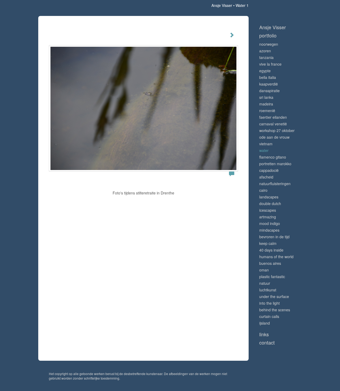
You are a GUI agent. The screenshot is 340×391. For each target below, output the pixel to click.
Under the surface (274, 296)
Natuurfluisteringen (275, 183)
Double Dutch (270, 203)
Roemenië (267, 110)
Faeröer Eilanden (273, 117)
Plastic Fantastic (272, 276)
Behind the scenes (274, 309)
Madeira (266, 104)
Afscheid (266, 177)
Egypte (265, 70)
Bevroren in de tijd (274, 236)
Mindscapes (269, 230)
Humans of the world (276, 256)
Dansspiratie (269, 90)
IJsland (264, 323)
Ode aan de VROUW (274, 137)
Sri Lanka (266, 97)
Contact (267, 342)
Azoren (265, 50)
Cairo (263, 190)
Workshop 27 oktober (277, 130)
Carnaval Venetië (273, 123)
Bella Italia (267, 77)
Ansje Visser (221, 5)
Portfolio (268, 35)
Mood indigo (269, 223)
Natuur (264, 283)
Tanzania (266, 57)
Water (264, 150)
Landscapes (268, 196)
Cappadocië (269, 170)
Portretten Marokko (275, 163)
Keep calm (268, 243)
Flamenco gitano (272, 157)
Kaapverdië (268, 84)
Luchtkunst (267, 289)
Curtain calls (269, 316)
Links (264, 334)
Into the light (269, 303)
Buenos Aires (270, 263)
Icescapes (267, 210)
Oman (264, 270)
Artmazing (267, 216)
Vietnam (266, 143)
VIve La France (270, 64)
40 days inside (271, 250)
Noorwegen (268, 44)
